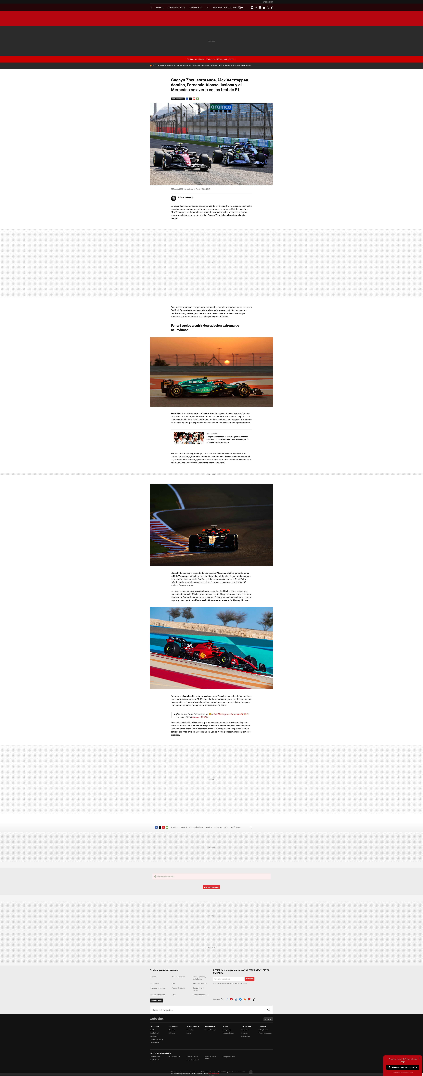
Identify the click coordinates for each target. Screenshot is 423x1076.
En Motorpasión (212, 433)
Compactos (154, 984)
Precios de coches (178, 988)
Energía (227, 65)
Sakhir (209, 827)
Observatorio (196, 7)
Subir (267, 1019)
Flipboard (194, 99)
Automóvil (194, 65)
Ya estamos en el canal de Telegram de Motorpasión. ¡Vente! (210, 59)
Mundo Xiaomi (154, 1042)
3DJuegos (172, 1030)
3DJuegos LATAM (174, 1057)
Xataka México (155, 1057)
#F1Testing (220, 713)
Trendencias (245, 1030)
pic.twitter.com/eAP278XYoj (237, 713)
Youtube (264, 7)
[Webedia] (268, 1)
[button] (185, 197)
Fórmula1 (183, 827)
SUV (173, 984)
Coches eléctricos (178, 977)
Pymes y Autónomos (265, 1033)
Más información (213, 1073)
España (235, 65)
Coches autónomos (157, 995)
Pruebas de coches (200, 984)
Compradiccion (245, 1036)
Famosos (170, 65)
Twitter (268, 7)
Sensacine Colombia (193, 1060)
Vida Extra (172, 1033)
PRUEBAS (160, 7)
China (177, 65)
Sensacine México (192, 1057)
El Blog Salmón (263, 1030)
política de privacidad (240, 983)
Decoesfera (244, 1033)
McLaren (185, 65)
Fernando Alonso (246, 65)
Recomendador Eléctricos (225, 7)
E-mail (197, 99)
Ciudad (220, 65)
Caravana (204, 65)
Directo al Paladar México (210, 1057)
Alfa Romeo (236, 827)
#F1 (213, 713)
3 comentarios (178, 99)
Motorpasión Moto (228, 1033)
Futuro (174, 995)
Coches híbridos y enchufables (199, 978)
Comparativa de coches (198, 989)
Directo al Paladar (210, 1030)
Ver (212, 887)
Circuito (212, 65)
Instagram (260, 7)
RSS (245, 999)
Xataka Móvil (154, 1033)
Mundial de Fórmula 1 (201, 995)
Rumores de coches (157, 988)
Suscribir (249, 979)
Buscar (269, 1010)
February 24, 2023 (200, 716)
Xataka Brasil (154, 1060)
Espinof (189, 1033)
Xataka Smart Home (156, 1039)
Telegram (252, 7)
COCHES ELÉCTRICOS (176, 7)
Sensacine (190, 1030)
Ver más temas (156, 1000)
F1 (208, 7)
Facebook (256, 7)
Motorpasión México (229, 1057)
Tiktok (272, 7)
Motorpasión (227, 1030)
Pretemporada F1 (222, 827)
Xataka (152, 1030)
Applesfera (153, 1036)
